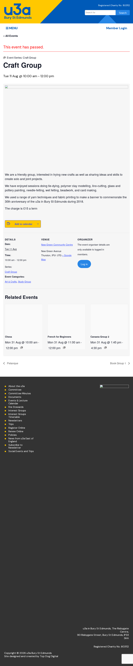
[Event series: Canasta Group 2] (105, 348)
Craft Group (11, 271)
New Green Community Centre (57, 244)
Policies (12, 435)
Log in (84, 264)
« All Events (10, 36)
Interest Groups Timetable (17, 415)
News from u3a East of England (20, 440)
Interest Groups (17, 410)
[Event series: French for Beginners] (64, 348)
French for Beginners (59, 336)
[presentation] (23, 318)
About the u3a (16, 386)
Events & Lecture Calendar (18, 402)
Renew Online (15, 431)
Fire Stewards (16, 407)
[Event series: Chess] (21, 348)
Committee (14, 389)
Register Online (16, 428)
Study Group (24, 281)
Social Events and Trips (21, 451)
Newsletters (15, 420)
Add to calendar (23, 224)
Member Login (116, 28)
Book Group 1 (118, 363)
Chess (8, 336)
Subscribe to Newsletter (15, 446)
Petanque (12, 363)
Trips (11, 424)
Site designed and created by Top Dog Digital (31, 656)
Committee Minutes (19, 393)
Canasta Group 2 (100, 336)
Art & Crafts (11, 281)
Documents (14, 397)
